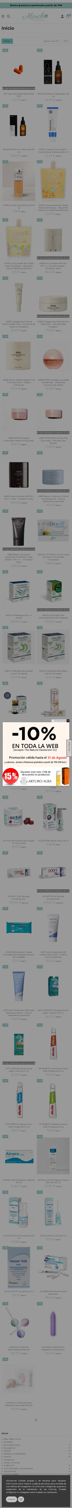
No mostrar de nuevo (60, 720)
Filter (69, 747)
